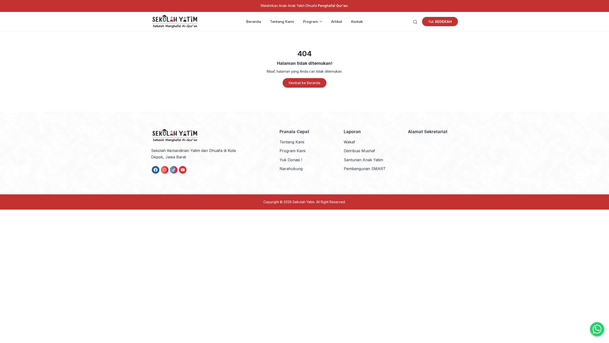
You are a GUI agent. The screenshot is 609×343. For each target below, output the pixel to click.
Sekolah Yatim (303, 202)
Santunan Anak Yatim (363, 159)
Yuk (440, 22)
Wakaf (349, 142)
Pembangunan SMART (365, 168)
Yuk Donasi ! (291, 159)
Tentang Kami (282, 21)
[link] (155, 170)
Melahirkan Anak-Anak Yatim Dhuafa (305, 6)
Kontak (357, 21)
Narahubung (291, 168)
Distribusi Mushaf (359, 150)
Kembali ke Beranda (304, 83)
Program (310, 21)
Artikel (336, 21)
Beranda (253, 21)
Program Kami (292, 150)
